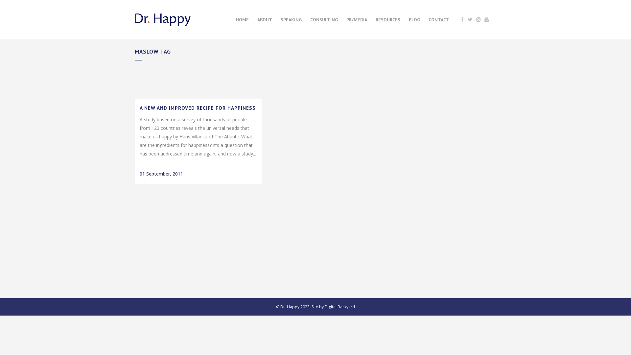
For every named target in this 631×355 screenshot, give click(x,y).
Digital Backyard (340, 307)
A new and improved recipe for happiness (198, 108)
